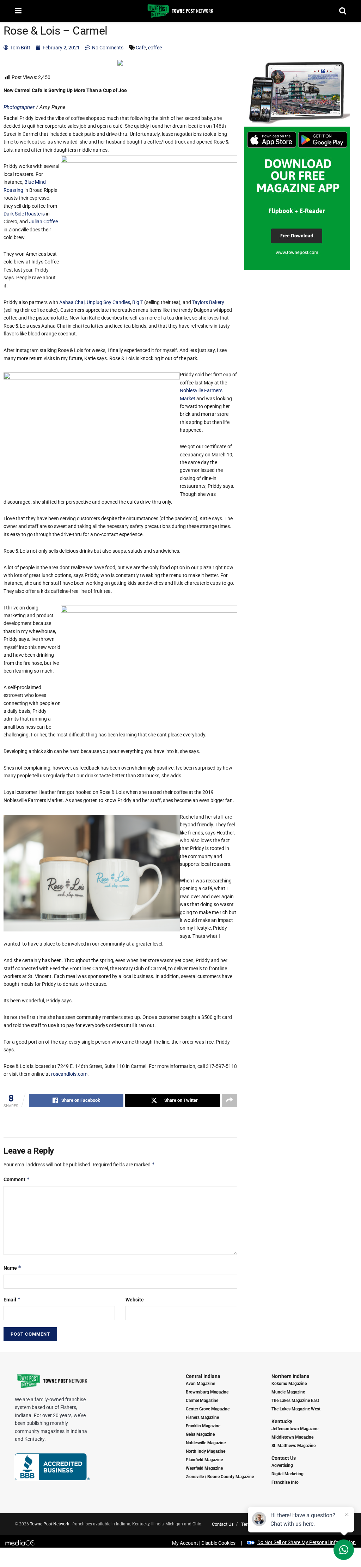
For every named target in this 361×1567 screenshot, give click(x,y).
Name (13, 1267)
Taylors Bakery (208, 302)
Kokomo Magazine (289, 1383)
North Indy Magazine (205, 1451)
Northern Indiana (290, 1376)
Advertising (282, 1465)
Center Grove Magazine (208, 1409)
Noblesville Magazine (206, 1442)
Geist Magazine (200, 1434)
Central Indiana (203, 1376)
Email (12, 1299)
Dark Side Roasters (24, 214)
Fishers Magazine (202, 1417)
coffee (155, 47)
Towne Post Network (49, 1524)
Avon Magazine (200, 1383)
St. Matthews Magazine (293, 1445)
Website (135, 1299)
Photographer (19, 107)
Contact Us (283, 1458)
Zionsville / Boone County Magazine (220, 1476)
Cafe (141, 47)
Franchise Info (285, 1482)
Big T (137, 302)
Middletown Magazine (292, 1437)
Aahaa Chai (72, 302)
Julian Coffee (43, 221)
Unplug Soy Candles (108, 302)
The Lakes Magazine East (295, 1400)
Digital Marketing (287, 1473)
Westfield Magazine (204, 1468)
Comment (17, 1179)
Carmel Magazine (202, 1400)
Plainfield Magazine (204, 1459)
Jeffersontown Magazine (294, 1428)
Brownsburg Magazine (207, 1392)
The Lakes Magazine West (295, 1409)
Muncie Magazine (288, 1392)
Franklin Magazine (203, 1425)
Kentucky (281, 1421)
